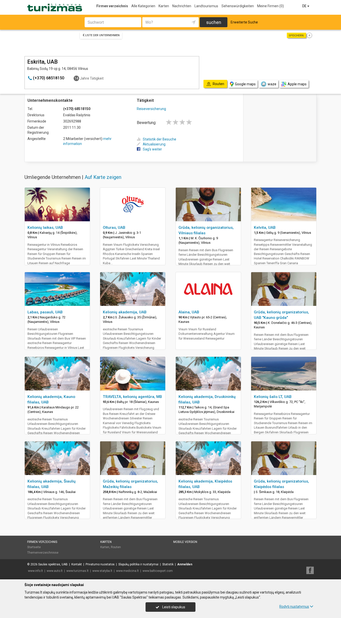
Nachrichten (181, 6)
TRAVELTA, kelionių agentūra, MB (132, 396)
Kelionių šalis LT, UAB (273, 396)
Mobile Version (185, 542)
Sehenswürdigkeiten (237, 6)
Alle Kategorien (143, 6)
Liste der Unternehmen (102, 35)
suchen (213, 22)
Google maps (245, 84)
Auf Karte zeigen (103, 177)
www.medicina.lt (127, 571)
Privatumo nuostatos (100, 564)
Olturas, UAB (114, 227)
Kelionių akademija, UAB (125, 312)
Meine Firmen (270, 6)
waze (272, 84)
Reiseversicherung (151, 109)
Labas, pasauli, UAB (45, 312)
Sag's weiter (152, 149)
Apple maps (297, 84)
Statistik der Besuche (159, 139)
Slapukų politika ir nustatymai (138, 564)
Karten (164, 6)
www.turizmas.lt (77, 571)
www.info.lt (35, 571)
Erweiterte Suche (244, 22)
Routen (116, 547)
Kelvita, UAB (265, 227)
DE (304, 6)
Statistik (167, 564)
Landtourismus (206, 6)
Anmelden (184, 564)
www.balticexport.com (158, 571)
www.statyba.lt (102, 571)
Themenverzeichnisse (42, 552)
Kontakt (76, 564)
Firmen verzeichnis (112, 6)
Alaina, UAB (188, 312)
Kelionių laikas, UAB (45, 227)
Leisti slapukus (173, 607)
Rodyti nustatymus (294, 607)
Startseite (34, 547)
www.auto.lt (55, 571)
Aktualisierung (154, 144)
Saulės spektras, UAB (53, 564)
